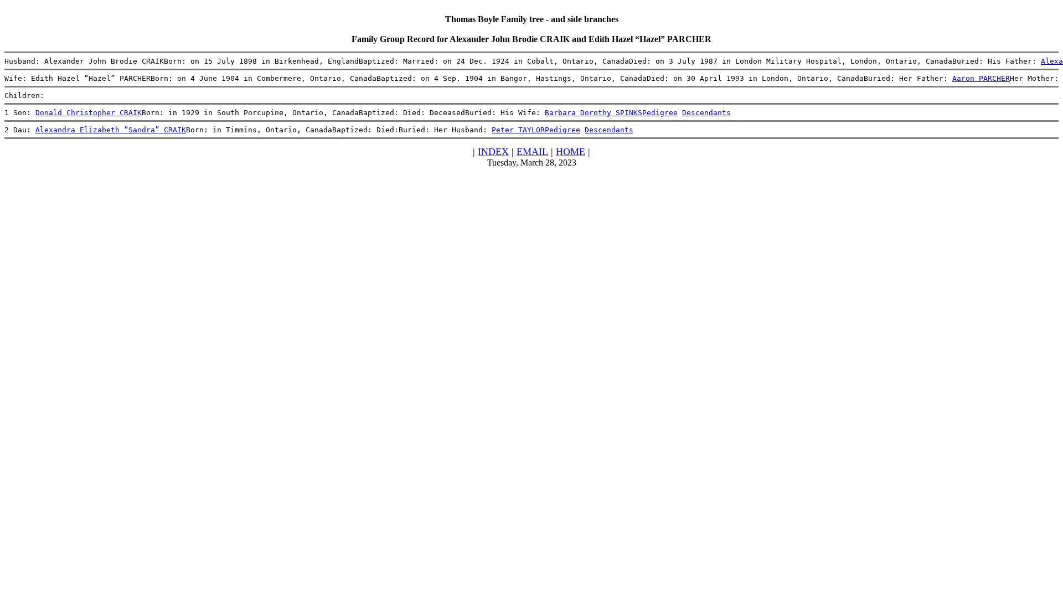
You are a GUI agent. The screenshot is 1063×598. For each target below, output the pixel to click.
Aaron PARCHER (981, 78)
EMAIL (532, 151)
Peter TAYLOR (518, 130)
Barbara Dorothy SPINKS (593, 113)
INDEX (493, 151)
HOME (570, 151)
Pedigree (660, 113)
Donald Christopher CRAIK (88, 113)
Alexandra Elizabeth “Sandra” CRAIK (110, 130)
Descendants (706, 113)
